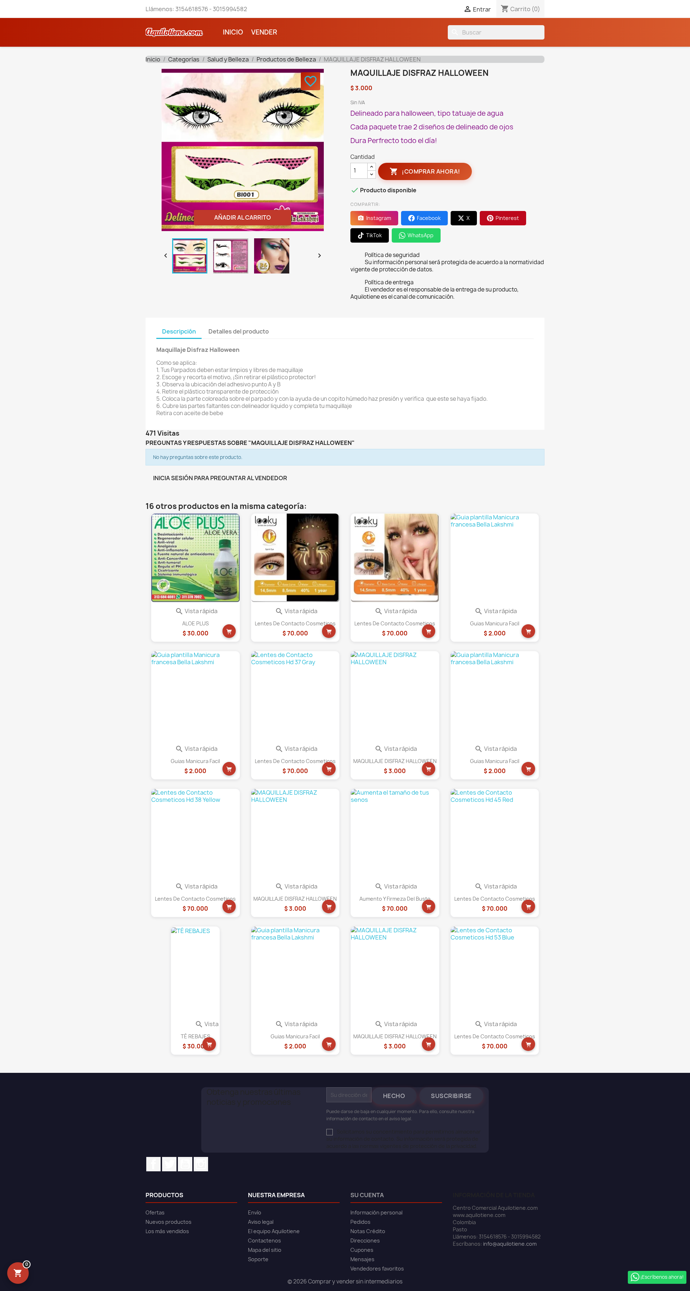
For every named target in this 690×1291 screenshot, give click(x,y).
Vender (264, 32)
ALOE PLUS (195, 623)
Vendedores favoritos (377, 1268)
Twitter (169, 1164)
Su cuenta (367, 1195)
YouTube (185, 1164)
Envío (254, 1212)
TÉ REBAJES (195, 1036)
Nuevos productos (169, 1221)
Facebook (153, 1164)
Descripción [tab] (179, 331)
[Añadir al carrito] (229, 631)
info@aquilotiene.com (510, 1243)
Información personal (376, 1212)
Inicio (233, 32)
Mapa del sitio (264, 1249)
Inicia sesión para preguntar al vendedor (220, 478)
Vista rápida (196, 611)
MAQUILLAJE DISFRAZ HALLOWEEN (395, 761)
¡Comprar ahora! (425, 171)
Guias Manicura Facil (494, 623)
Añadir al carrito (242, 217)
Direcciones (365, 1240)
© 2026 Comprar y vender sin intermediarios (345, 1281)
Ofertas (155, 1212)
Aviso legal (260, 1221)
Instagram (201, 1164)
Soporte (258, 1259)
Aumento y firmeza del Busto (395, 898)
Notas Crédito (367, 1231)
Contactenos (264, 1240)
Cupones (361, 1249)
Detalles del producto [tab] (238, 331)
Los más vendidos (167, 1231)
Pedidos (360, 1221)
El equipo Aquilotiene (274, 1231)
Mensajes (362, 1259)
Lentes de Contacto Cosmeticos (295, 623)
